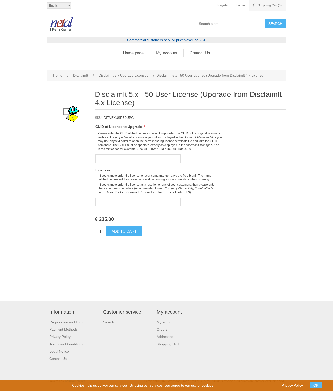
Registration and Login (66, 322)
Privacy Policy (60, 337)
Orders (162, 329)
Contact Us (200, 53)
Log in (240, 5)
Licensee (102, 170)
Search (108, 322)
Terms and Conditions (66, 344)
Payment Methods (63, 329)
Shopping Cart (168, 344)
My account (166, 53)
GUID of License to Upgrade (119, 127)
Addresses (165, 337)
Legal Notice (59, 351)
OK (315, 385)
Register (223, 5)
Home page (133, 53)
